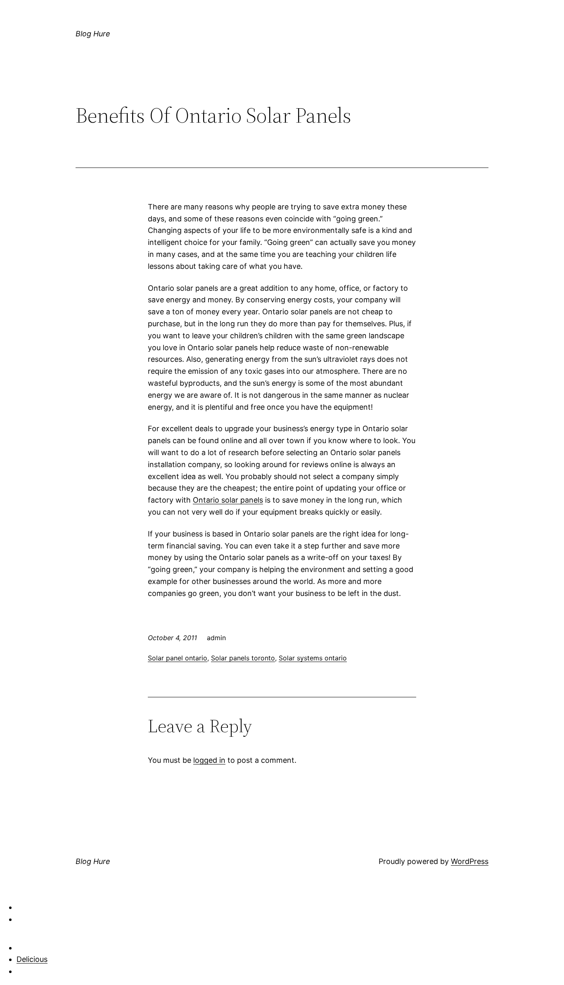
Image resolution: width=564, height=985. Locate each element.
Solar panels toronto (243, 658)
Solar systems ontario (313, 658)
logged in (209, 760)
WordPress (469, 861)
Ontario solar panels (228, 500)
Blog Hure (93, 33)
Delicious (32, 959)
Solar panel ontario (177, 658)
